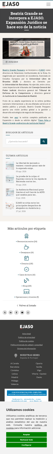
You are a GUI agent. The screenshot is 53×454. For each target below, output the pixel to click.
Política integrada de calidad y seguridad (27, 345)
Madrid (14, 377)
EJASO (42, 70)
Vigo (39, 370)
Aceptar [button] (26, 434)
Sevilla (39, 367)
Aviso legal (26, 334)
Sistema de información (26, 348)
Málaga (14, 380)
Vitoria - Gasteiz (39, 373)
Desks (39, 377)
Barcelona (14, 367)
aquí (16, 117)
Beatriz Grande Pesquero (14, 70)
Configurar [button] (26, 445)
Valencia (14, 384)
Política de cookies (26, 341)
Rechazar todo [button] (26, 440)
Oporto (39, 363)
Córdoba (15, 370)
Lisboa (15, 373)
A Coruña (15, 363)
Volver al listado (27, 305)
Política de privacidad (26, 337)
